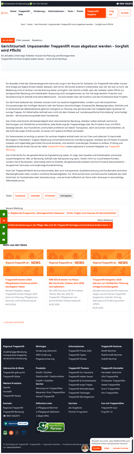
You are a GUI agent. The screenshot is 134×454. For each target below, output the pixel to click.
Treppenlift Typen (77, 354)
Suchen (125, 12)
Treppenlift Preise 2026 (80, 350)
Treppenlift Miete (11, 376)
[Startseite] (4, 13)
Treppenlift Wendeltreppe (81, 388)
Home (13, 11)
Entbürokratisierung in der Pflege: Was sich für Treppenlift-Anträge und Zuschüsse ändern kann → (59, 225)
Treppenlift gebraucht (14, 372)
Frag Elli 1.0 (106, 411)
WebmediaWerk (14, 447)
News (29, 24)
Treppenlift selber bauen (81, 376)
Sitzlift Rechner (108, 350)
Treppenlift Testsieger (79, 392)
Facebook (20, 195)
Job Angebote (75, 407)
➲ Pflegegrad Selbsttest (47, 411)
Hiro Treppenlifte (109, 392)
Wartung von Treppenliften (49, 388)
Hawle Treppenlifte (110, 384)
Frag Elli (111, 13)
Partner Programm (78, 411)
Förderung (40, 11)
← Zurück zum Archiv (13, 322)
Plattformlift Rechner (111, 354)
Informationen (57, 11)
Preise (80, 11)
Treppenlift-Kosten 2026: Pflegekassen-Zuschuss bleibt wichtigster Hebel (21, 283)
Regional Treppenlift (13, 407)
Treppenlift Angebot (93, 13)
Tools (71, 11)
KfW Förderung (43, 354)
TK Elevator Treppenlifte (113, 380)
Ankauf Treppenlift (45, 396)
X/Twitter (50, 195)
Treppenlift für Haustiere (81, 372)
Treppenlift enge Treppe (80, 384)
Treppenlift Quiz (109, 407)
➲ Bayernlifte (42, 415)
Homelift (7, 391)
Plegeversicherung (45, 358)
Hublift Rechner (109, 358)
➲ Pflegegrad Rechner (47, 407)
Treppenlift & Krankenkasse (82, 380)
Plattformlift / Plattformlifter (50, 376)
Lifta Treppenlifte (109, 376)
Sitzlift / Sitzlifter (44, 372)
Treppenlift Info (25, 13)
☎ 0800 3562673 (124, 3)
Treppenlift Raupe (12, 395)
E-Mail (106, 448)
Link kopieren (65, 196)
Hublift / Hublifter (44, 380)
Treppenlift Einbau (56, 146)
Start (23, 24)
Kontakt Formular (121, 448)
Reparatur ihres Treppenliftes (50, 392)
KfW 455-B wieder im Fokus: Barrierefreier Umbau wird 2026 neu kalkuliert (66, 283)
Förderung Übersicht (46, 350)
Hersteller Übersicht (111, 372)
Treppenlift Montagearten (81, 396)
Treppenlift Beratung (13, 411)
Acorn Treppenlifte (110, 388)
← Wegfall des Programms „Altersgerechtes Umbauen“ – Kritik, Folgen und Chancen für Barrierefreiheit (62, 213)
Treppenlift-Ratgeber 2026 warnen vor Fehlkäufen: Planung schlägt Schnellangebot (110, 283)
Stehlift (6, 387)
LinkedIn (35, 195)
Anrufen (96, 448)
